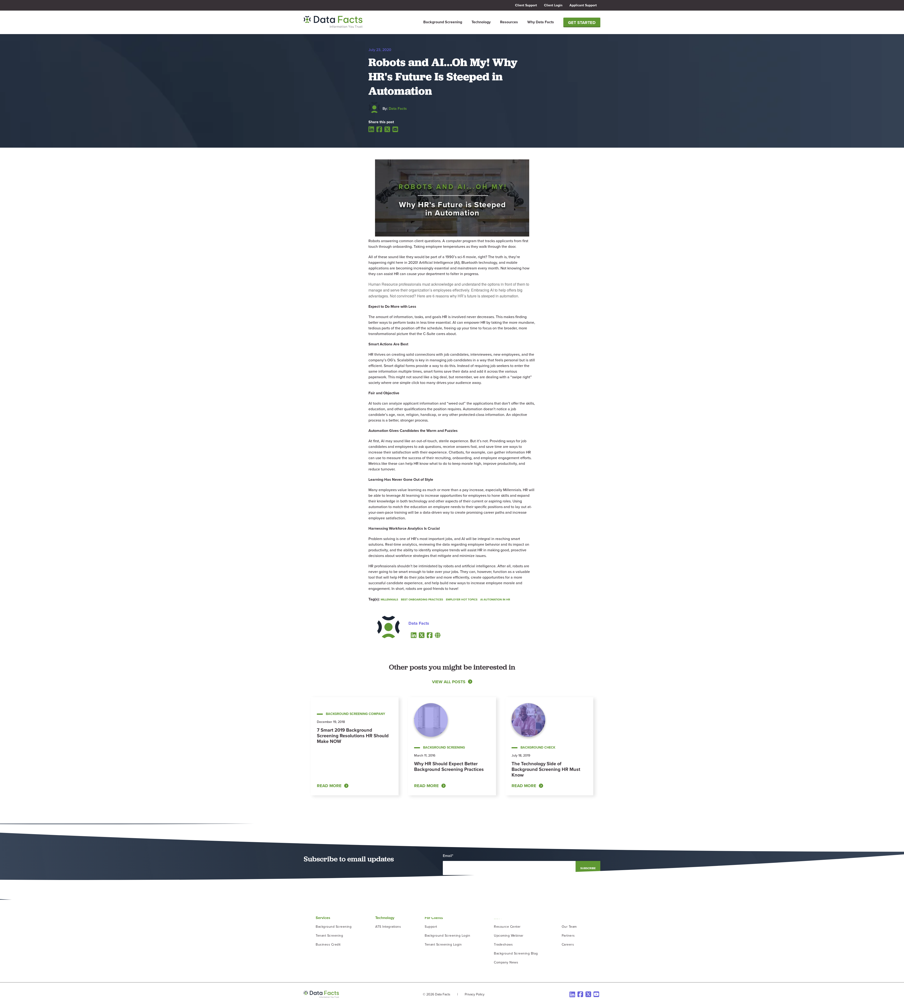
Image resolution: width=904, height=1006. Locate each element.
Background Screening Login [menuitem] (447, 935)
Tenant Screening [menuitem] (329, 935)
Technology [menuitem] (481, 22)
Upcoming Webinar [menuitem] (508, 935)
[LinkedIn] (371, 129)
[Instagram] (596, 994)
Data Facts (398, 108)
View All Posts (448, 682)
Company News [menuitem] (506, 962)
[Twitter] (387, 129)
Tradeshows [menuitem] (503, 944)
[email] (395, 129)
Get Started (582, 23)
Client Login (553, 5)
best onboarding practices (422, 599)
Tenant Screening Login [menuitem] (443, 944)
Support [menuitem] (431, 926)
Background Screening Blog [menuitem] (516, 953)
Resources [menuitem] (509, 22)
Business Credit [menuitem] (328, 944)
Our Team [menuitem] (569, 926)
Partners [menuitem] (568, 935)
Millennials (389, 599)
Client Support (526, 5)
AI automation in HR (495, 599)
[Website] (437, 635)
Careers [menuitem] (568, 944)
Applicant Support (583, 5)
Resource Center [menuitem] (507, 926)
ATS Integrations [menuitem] (388, 926)
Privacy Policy (474, 994)
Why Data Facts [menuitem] (540, 22)
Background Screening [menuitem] (442, 22)
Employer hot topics (461, 599)
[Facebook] (379, 129)
